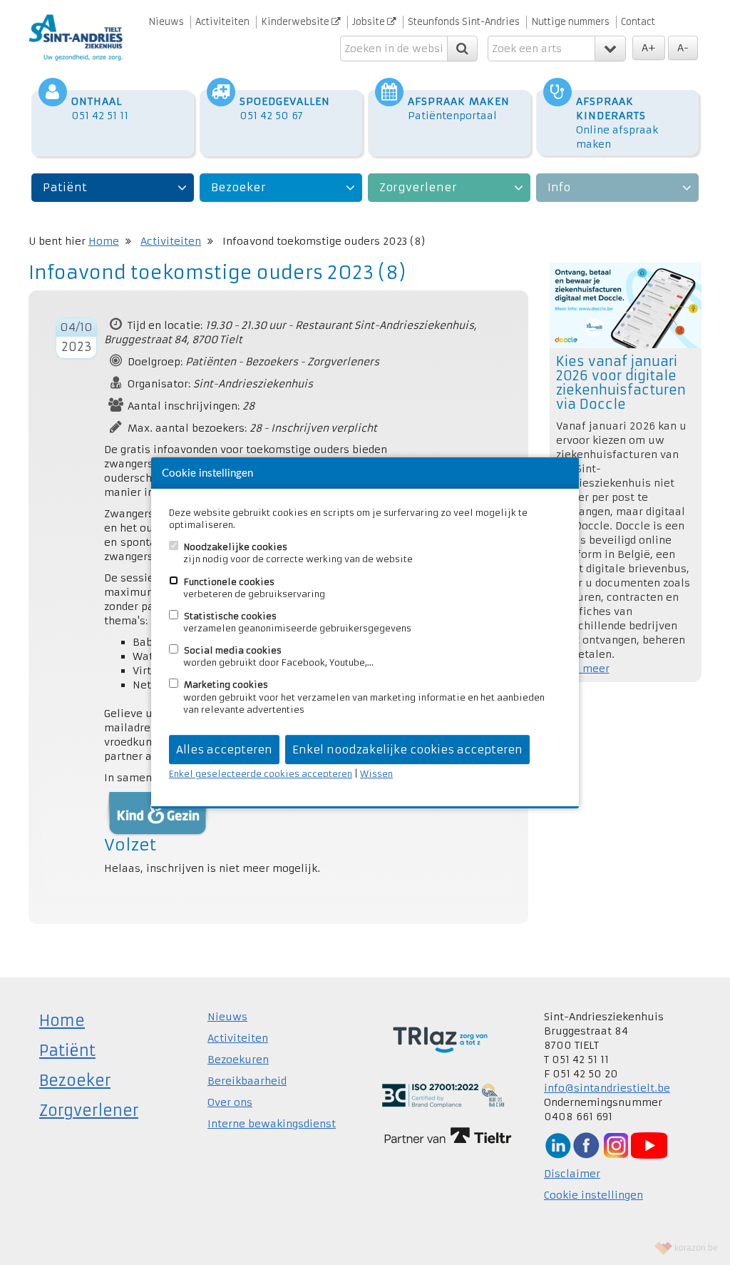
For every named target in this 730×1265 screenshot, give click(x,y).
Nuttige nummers (570, 21)
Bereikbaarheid (247, 1081)
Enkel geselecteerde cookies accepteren (260, 773)
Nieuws (166, 21)
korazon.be (696, 1248)
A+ (649, 47)
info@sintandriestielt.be (607, 1088)
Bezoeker (238, 187)
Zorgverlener (418, 187)
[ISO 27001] (443, 1094)
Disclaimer (572, 1173)
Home (103, 241)
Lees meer (583, 668)
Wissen (376, 773)
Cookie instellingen (593, 1195)
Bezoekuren (238, 1059)
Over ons (229, 1102)
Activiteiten (222, 21)
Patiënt (65, 187)
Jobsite (369, 21)
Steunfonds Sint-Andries (464, 21)
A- (683, 47)
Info (559, 187)
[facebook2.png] (586, 1144)
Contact (638, 21)
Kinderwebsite (296, 21)
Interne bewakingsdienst (271, 1123)
